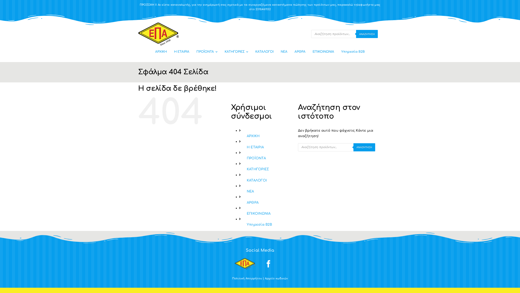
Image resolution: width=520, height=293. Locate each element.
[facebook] (268, 264)
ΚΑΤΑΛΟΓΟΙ (257, 180)
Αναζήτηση (367, 34)
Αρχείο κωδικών (276, 278)
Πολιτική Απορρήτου (247, 278)
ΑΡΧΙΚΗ (253, 136)
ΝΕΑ (250, 191)
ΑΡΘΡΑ (253, 202)
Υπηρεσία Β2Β (259, 224)
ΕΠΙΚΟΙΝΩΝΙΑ (259, 213)
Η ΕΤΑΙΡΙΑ (255, 147)
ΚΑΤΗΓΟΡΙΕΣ (258, 169)
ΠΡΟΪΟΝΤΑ (256, 158)
